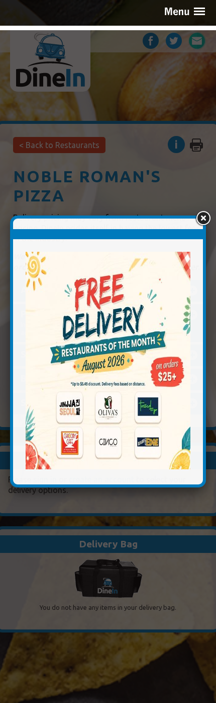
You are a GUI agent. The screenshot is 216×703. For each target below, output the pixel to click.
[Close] (203, 218)
